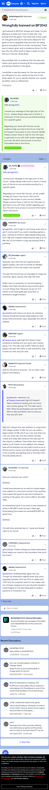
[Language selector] (22, 3)
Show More (7, 601)
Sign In (43, 3)
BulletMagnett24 (16, 16)
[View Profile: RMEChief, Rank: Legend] (4, 335)
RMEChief (12, 334)
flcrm (10, 385)
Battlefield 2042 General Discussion (16, 10)
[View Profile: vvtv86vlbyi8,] (6, 650)
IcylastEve (12, 223)
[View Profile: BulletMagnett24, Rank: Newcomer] (5, 18)
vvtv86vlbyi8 (14, 654)
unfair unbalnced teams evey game (25, 702)
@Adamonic (12, 397)
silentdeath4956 (16, 674)
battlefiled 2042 (17, 648)
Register (35, 3)
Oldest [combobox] (42, 159)
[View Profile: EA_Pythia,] (6, 99)
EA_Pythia (14, 98)
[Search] (28, 3)
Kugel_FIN (13, 694)
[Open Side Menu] (3, 3)
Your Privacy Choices (24, 787)
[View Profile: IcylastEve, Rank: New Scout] (4, 224)
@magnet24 (14, 105)
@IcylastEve (7, 313)
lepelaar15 (12, 363)
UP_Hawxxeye (13, 255)
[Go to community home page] (12, 4)
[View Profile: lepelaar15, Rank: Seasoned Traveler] (4, 364)
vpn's (12, 722)
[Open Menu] (45, 10)
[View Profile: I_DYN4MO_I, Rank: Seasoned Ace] (4, 544)
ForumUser (12, 468)
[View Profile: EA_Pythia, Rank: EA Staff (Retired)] (5, 167)
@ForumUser (7, 549)
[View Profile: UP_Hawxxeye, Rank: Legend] (4, 256)
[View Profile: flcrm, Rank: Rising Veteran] (4, 386)
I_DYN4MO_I (13, 543)
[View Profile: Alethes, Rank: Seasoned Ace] (4, 308)
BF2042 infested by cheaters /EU (24, 683)
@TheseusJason (9, 340)
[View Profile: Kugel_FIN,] (6, 684)
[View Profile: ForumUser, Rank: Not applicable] (4, 469)
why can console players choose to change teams (24, 664)
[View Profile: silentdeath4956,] (6, 664)
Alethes (11, 307)
